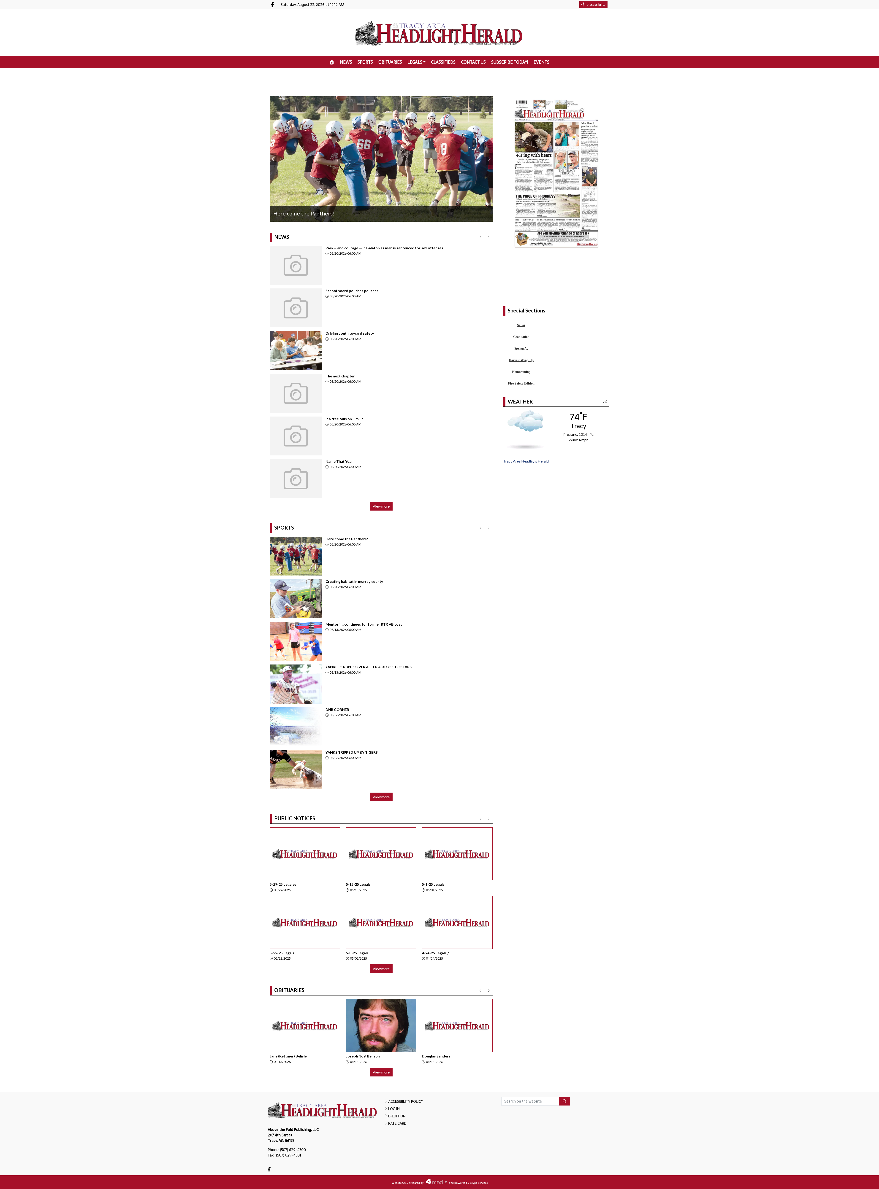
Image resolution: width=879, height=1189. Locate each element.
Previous (273, 159)
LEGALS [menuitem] (414, 62)
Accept (863, 1181)
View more (381, 506)
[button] (605, 435)
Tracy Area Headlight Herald (526, 494)
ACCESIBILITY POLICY (405, 1101)
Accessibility (596, 4)
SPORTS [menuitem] (365, 62)
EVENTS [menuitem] (541, 62)
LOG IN (394, 1109)
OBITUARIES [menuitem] (390, 62)
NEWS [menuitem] (346, 62)
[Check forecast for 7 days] (525, 462)
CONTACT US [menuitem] (473, 62)
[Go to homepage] (439, 32)
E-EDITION (397, 1116)
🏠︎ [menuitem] (332, 62)
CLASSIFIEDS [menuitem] (443, 62)
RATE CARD (397, 1123)
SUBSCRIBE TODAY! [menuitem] (509, 62)
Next (489, 159)
